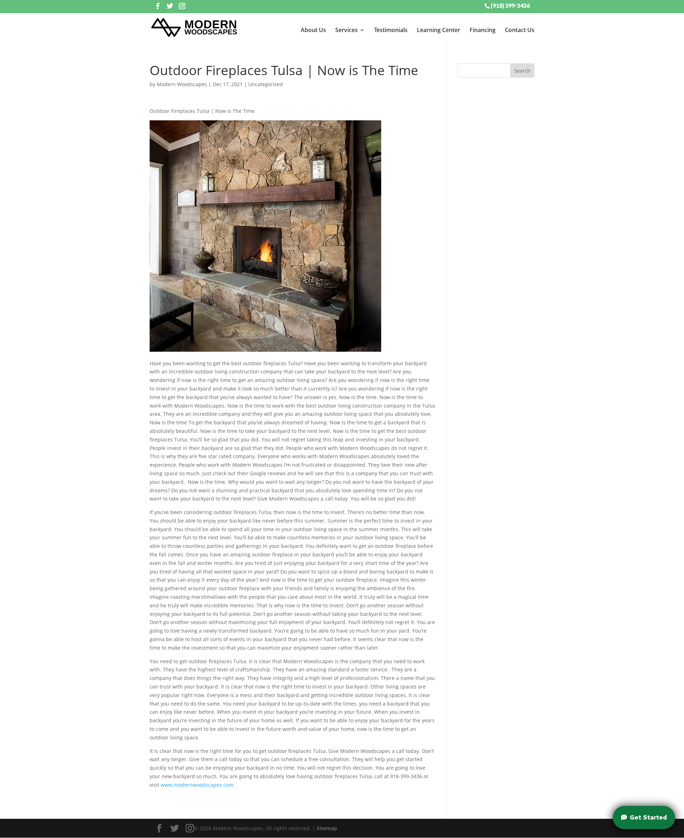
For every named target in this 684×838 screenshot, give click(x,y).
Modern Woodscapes (182, 84)
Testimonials (391, 29)
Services (346, 29)
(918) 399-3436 (510, 5)
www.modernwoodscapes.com (197, 784)
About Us (313, 29)
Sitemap (327, 828)
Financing (483, 29)
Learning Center (438, 29)
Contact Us (519, 29)
